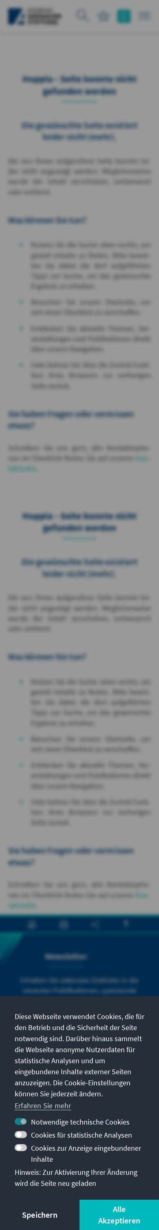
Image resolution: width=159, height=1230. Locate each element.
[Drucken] (32, 924)
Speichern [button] (39, 1215)
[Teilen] (95, 924)
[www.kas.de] (35, 16)
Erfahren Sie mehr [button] (43, 1105)
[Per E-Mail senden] (64, 924)
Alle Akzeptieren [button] (119, 1215)
